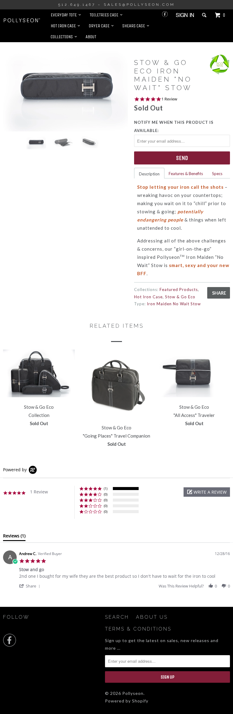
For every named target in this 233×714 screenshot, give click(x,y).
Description (149, 173)
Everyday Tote (65, 15)
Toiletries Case (104, 15)
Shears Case (134, 26)
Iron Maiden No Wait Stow (174, 303)
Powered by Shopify (126, 700)
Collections (63, 36)
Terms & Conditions (138, 629)
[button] (207, 492)
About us (152, 617)
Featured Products (179, 289)
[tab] (14, 537)
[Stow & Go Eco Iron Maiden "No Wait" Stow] (65, 89)
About (91, 36)
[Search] (205, 15)
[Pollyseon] (22, 20)
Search (117, 617)
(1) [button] (105, 488)
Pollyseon (133, 693)
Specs (217, 173)
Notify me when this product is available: (174, 126)
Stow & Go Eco (180, 296)
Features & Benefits (186, 173)
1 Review (169, 99)
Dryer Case (100, 26)
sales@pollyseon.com (139, 4)
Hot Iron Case (64, 26)
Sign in (185, 15)
